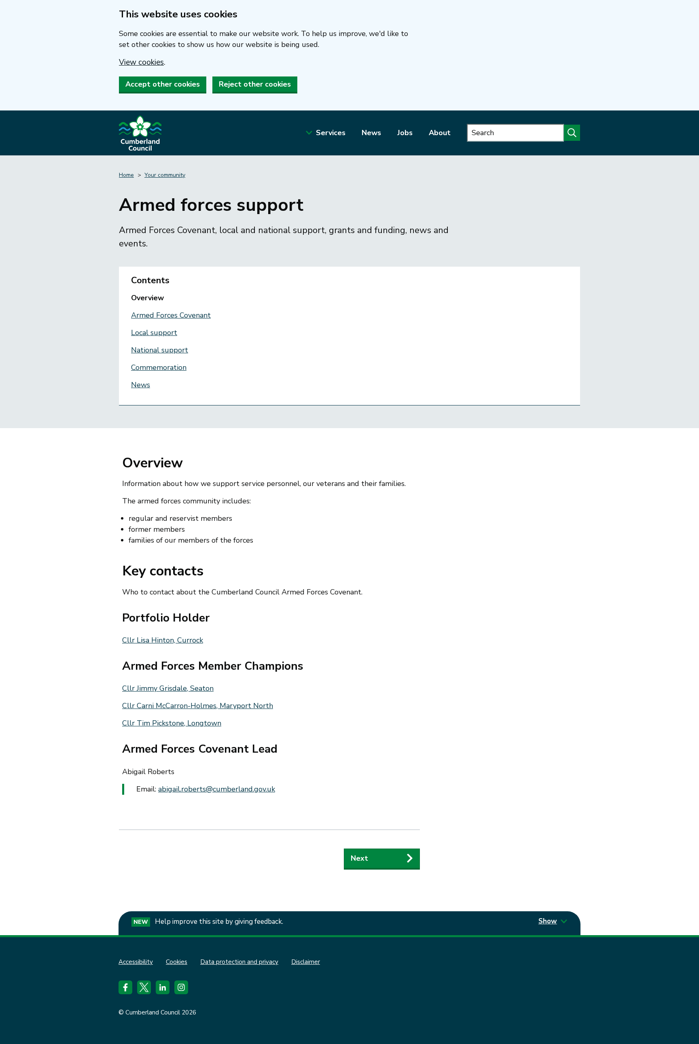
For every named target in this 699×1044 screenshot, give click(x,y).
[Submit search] (572, 133)
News (371, 133)
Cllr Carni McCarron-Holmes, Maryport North (197, 706)
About (440, 133)
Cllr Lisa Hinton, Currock (162, 640)
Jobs (405, 133)
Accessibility (136, 962)
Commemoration (158, 367)
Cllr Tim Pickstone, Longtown (171, 723)
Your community (164, 175)
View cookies (141, 62)
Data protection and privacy (239, 962)
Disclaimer (305, 962)
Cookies (176, 962)
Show (547, 921)
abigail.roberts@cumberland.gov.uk (216, 789)
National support (159, 350)
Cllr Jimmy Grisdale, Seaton (168, 688)
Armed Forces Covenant (171, 315)
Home (126, 175)
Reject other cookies (255, 84)
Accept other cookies (162, 84)
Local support (154, 332)
